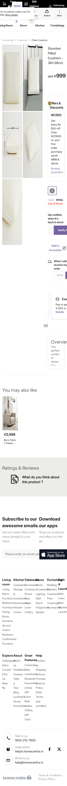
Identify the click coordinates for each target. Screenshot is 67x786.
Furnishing (7, 40)
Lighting (40, 593)
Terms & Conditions (49, 775)
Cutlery (29, 612)
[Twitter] (59, 749)
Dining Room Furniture (7, 616)
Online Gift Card (28, 692)
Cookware (19, 584)
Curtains (52, 589)
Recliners (7, 634)
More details (11, 14)
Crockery (30, 589)
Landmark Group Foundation (20, 701)
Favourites (31, 683)
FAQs (39, 692)
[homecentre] (18, 777)
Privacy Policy (46, 778)
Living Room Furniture (7, 594)
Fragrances (42, 607)
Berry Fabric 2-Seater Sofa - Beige (10, 442)
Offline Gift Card (29, 715)
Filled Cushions (39, 40)
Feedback (19, 669)
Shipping (41, 669)
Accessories (54, 607)
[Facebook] (49, 749)
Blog (16, 692)
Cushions (22, 40)
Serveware (31, 584)
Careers (18, 674)
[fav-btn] (13, 401)
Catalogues (9, 660)
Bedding (52, 584)
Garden (40, 612)
